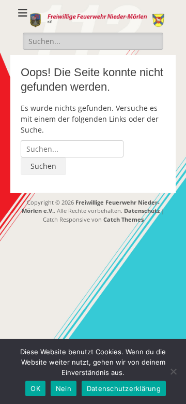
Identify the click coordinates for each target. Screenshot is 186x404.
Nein (63, 388)
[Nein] (173, 371)
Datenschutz (142, 210)
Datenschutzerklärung (124, 388)
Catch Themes (123, 219)
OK (35, 388)
